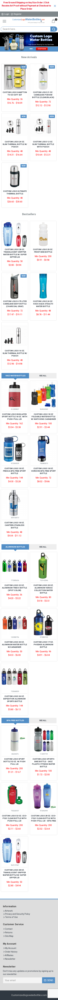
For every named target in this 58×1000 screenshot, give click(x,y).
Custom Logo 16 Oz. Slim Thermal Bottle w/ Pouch (15, 353)
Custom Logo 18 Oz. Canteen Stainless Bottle (14, 525)
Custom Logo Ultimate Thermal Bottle (15, 192)
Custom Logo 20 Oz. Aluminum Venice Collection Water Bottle (43, 589)
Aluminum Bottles (15, 547)
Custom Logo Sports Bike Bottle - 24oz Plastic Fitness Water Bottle (43, 763)
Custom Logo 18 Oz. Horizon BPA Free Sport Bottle (43, 471)
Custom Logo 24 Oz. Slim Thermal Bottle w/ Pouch (15, 144)
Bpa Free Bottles (15, 720)
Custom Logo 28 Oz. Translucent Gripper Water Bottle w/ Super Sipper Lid (14, 253)
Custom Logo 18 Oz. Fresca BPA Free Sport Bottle (14, 471)
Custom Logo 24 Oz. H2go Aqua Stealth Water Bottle (43, 303)
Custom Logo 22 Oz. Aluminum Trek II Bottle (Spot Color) (14, 587)
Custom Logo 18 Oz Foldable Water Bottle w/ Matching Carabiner (43, 416)
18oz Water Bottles (15, 376)
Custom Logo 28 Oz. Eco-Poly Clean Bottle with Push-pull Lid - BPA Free (43, 818)
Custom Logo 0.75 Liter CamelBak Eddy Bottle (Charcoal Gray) (15, 303)
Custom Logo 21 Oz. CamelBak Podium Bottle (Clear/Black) (43, 94)
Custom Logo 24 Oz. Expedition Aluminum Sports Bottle (14, 698)
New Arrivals (29, 57)
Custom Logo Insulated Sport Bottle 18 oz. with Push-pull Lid (14, 416)
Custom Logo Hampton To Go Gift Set (15, 93)
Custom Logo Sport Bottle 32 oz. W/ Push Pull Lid (14, 761)
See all (42, 376)
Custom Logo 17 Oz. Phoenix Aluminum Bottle (43, 644)
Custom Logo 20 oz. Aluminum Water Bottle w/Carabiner (14, 644)
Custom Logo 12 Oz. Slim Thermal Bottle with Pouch (43, 144)
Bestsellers (29, 214)
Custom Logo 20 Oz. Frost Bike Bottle (43, 250)
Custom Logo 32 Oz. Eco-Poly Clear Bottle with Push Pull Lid (14, 818)
